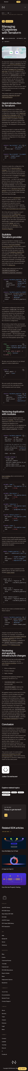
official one (12, 265)
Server (3, 942)
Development (6, 794)
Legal (3, 1026)
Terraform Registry (7, 229)
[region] (14, 152)
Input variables (6, 476)
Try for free (5, 992)
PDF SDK (4, 917)
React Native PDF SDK (7, 914)
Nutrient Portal (5, 998)
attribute (9, 640)
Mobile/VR (4, 939)
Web (3, 935)
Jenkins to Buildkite (15, 64)
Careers (4, 1020)
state (23, 175)
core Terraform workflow (9, 663)
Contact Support (6, 1001)
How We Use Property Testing (11, 887)
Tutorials (4, 963)
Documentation (6, 995)
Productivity (6, 792)
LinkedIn (4, 1041)
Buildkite (15, 225)
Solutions (4, 945)
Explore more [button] (5, 831)
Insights (21, 792)
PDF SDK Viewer (6, 910)
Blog (3, 954)
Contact (4, 1038)
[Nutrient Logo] (3, 7)
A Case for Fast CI (7, 869)
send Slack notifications (11, 718)
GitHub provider (15, 645)
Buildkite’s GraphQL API (17, 252)
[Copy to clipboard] (23, 145)
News (3, 976)
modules (10, 420)
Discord (4, 1048)
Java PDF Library (6, 907)
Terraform (5, 109)
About (3, 1010)
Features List (5, 967)
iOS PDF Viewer (6, 920)
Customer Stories (6, 960)
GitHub (11, 223)
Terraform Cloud (16, 188)
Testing (14, 792)
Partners (4, 1023)
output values (10, 572)
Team (3, 1016)
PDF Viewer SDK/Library (8, 923)
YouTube (4, 1045)
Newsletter (4, 983)
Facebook (4, 1054)
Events (3, 957)
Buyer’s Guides (5, 973)
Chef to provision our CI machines (16, 209)
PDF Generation (6, 926)
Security (4, 1013)
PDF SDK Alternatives (7, 970)
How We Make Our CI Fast (10, 851)
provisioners (17, 197)
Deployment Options (7, 979)
